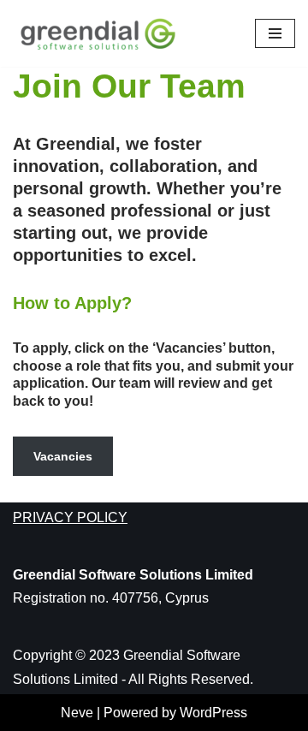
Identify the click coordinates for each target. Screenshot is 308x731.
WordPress (213, 712)
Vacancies (62, 456)
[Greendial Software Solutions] (102, 33)
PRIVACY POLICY (70, 517)
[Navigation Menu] (275, 33)
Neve (77, 712)
